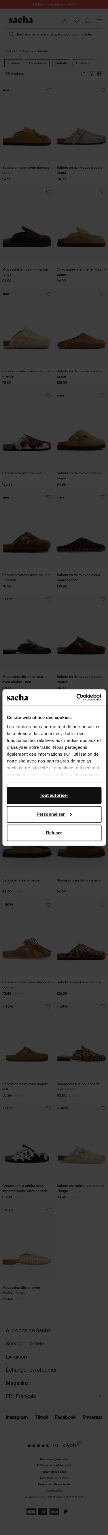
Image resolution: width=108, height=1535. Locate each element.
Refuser (54, 832)
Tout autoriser (54, 795)
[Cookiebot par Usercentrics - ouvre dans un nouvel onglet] (76, 697)
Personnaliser (51, 814)
